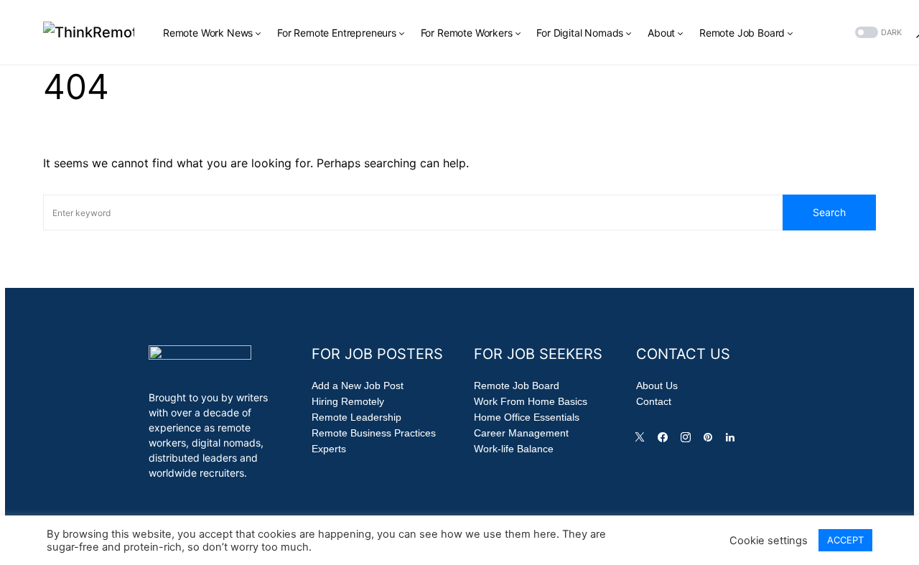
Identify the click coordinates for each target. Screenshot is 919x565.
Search (829, 212)
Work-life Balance (514, 448)
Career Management (521, 433)
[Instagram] (688, 441)
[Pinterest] (711, 441)
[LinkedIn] (733, 441)
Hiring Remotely (348, 401)
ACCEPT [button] (845, 540)
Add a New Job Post (357, 385)
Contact (653, 401)
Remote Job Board (516, 385)
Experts (329, 448)
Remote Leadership (356, 417)
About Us (657, 385)
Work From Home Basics (530, 401)
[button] (877, 33)
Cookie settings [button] (768, 540)
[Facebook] (665, 441)
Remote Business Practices (374, 433)
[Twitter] (642, 441)
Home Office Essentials (526, 417)
